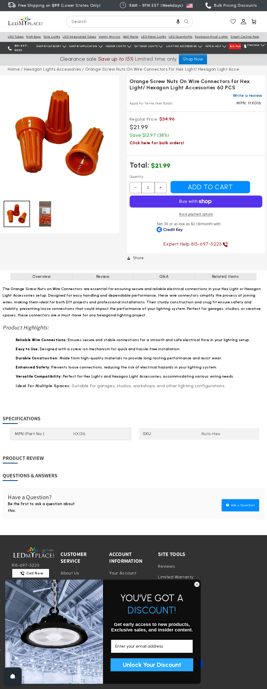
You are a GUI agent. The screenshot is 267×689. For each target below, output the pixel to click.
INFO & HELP (213, 46)
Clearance (253, 44)
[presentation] (60, 135)
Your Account (122, 573)
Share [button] (138, 258)
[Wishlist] (233, 21)
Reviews (166, 566)
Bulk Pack (235, 46)
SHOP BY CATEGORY (49, 46)
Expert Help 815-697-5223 (193, 244)
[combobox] (129, 22)
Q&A (164, 276)
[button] (178, 22)
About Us (69, 573)
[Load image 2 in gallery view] (45, 214)
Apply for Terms (151, 103)
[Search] (186, 21)
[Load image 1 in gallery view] (17, 214)
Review (103, 276)
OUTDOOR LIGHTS (146, 46)
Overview (41, 276)
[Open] (13, 676)
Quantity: (137, 177)
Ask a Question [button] (242, 505)
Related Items (225, 276)
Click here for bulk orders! (157, 142)
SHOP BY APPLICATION (83, 46)
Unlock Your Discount (152, 664)
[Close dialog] (196, 584)
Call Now (34, 573)
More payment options (196, 214)
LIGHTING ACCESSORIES (181, 46)
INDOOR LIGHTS (116, 46)
